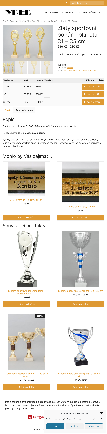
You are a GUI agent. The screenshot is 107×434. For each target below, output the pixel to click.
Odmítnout (75, 426)
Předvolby (94, 426)
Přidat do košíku (92, 86)
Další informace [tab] (24, 110)
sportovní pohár (84, 70)
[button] (101, 413)
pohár (65, 70)
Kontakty (54, 12)
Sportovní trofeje (18, 21)
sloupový (73, 70)
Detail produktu (81, 304)
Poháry (31, 21)
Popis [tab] (8, 110)
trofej (94, 70)
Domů (5, 21)
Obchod (83, 12)
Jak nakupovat (67, 12)
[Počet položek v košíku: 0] (66, 3)
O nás (44, 12)
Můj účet (93, 12)
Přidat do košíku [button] (26, 217)
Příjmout (55, 426)
